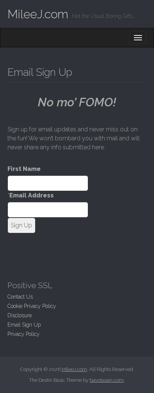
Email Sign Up (24, 325)
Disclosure (19, 315)
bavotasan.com (107, 380)
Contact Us (20, 297)
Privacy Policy (23, 334)
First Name (24, 168)
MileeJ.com (37, 14)
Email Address (31, 195)
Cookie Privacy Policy (31, 306)
